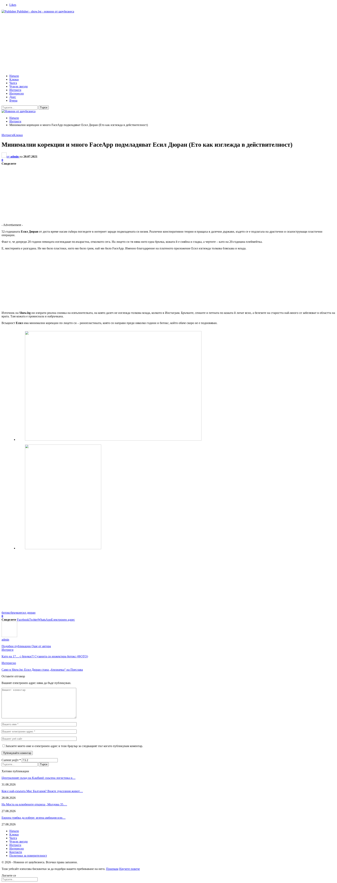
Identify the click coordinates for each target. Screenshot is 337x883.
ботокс (6, 612)
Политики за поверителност (28, 855)
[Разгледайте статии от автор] (9, 636)
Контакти (15, 852)
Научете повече (129, 869)
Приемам (112, 869)
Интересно (16, 93)
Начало (14, 76)
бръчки (15, 612)
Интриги (15, 90)
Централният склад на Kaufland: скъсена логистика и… (38, 777)
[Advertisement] (168, 43)
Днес (12, 97)
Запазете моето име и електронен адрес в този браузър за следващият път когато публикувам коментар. (74, 746)
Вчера (13, 100)
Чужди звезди (18, 86)
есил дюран (27, 612)
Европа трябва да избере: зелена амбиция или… (34, 817)
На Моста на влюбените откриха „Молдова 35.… (34, 804)
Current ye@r (11, 760)
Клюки (14, 79)
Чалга (13, 83)
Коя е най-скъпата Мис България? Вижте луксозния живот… (42, 791)
